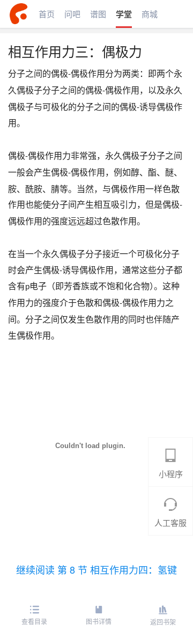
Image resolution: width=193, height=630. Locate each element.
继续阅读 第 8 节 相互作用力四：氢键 (96, 569)
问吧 (72, 13)
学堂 (124, 14)
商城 (150, 13)
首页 (47, 13)
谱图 (98, 13)
